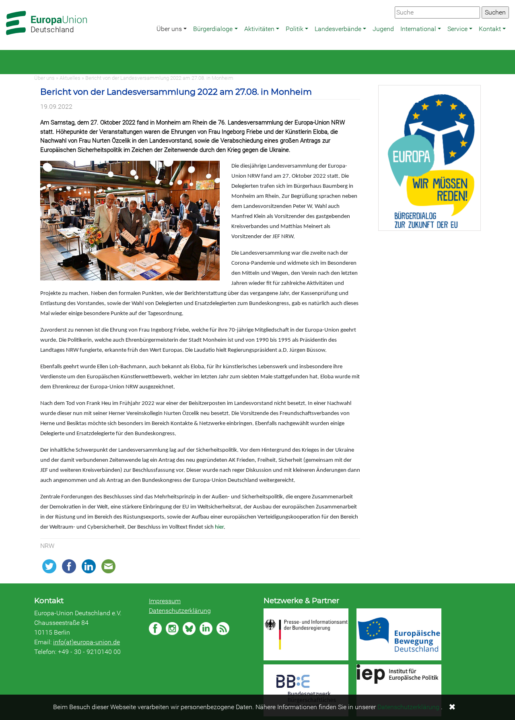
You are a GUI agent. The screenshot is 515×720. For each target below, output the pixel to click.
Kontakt (490, 29)
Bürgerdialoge (213, 29)
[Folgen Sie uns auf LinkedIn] (206, 628)
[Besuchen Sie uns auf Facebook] (155, 628)
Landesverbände (338, 29)
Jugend (383, 29)
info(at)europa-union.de (86, 642)
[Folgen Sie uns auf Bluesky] (189, 628)
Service (457, 29)
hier (219, 527)
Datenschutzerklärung (180, 610)
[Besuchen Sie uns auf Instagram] (172, 628)
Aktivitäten (259, 29)
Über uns (169, 29)
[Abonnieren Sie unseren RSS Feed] (222, 628)
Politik (294, 29)
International (418, 29)
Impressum (165, 601)
